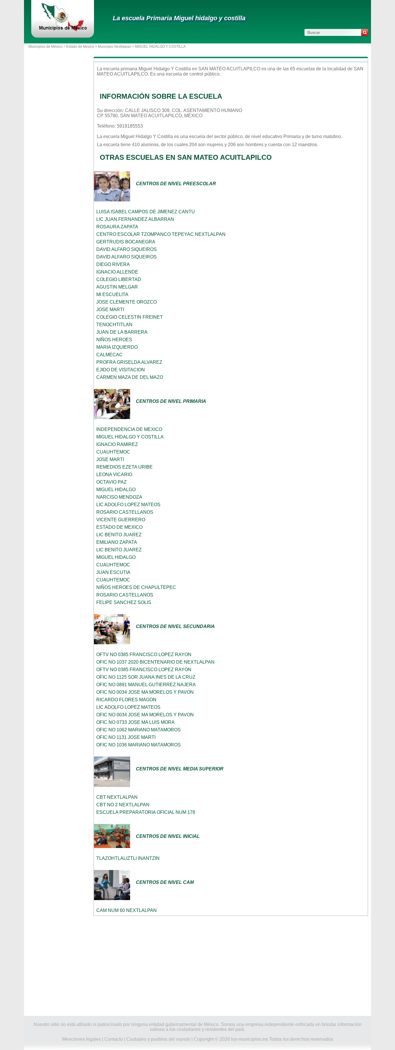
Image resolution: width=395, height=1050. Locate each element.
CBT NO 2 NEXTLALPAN (122, 804)
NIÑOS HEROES (114, 339)
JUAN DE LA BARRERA (121, 332)
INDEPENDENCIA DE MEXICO (129, 429)
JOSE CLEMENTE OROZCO (126, 302)
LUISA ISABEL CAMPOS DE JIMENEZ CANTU (145, 211)
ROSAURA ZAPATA (117, 226)
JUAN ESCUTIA (113, 572)
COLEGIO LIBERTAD (118, 279)
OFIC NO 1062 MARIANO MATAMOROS (138, 729)
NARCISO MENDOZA (119, 497)
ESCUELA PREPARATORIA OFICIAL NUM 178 (145, 812)
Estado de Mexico (80, 47)
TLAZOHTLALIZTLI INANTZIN (128, 858)
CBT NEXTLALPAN (117, 797)
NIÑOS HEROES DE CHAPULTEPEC (136, 587)
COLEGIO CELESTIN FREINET (129, 317)
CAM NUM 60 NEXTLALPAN (126, 910)
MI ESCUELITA (112, 294)
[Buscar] (364, 32)
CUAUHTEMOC (113, 451)
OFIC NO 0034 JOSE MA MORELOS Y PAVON (145, 692)
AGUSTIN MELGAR (117, 286)
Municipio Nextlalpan (114, 47)
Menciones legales (81, 1039)
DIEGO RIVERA (113, 264)
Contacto (113, 1039)
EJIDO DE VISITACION (120, 369)
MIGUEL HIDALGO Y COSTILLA (130, 436)
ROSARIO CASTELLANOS (124, 512)
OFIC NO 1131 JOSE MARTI (126, 737)
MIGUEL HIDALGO (116, 489)
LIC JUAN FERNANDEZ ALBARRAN (135, 219)
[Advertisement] (230, 966)
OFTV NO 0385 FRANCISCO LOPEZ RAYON (143, 654)
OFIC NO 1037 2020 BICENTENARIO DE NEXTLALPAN (155, 662)
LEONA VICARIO (114, 474)
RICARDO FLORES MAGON (126, 699)
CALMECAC (109, 354)
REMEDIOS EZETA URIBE (124, 467)
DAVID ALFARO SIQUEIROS (126, 249)
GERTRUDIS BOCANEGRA (125, 241)
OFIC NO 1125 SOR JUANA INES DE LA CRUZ (145, 677)
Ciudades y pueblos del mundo (158, 1039)
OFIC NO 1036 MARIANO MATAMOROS (138, 744)
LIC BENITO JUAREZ (119, 534)
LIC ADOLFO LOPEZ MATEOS (128, 504)
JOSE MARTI (110, 309)
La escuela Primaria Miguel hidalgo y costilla (179, 18)
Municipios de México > (47, 47)
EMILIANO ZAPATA (116, 542)
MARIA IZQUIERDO (117, 347)
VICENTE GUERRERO (120, 519)
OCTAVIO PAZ (111, 482)
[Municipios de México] (62, 30)
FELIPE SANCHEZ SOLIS (123, 602)
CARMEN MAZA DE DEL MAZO (129, 377)
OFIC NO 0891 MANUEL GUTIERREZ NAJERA (146, 684)
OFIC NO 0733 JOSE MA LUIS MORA (135, 722)
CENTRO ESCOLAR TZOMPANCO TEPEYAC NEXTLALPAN (161, 234)
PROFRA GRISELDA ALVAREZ (129, 362)
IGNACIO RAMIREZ (117, 444)
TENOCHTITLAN (114, 324)
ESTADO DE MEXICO (119, 527)
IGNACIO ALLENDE (117, 271)
